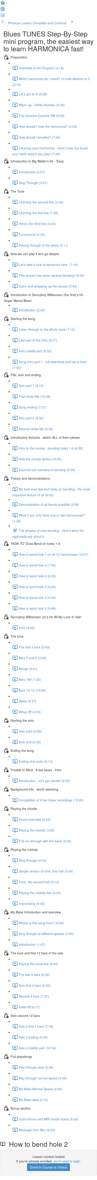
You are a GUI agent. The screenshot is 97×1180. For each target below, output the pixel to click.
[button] (2, 4)
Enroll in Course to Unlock (48, 1167)
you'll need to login (66, 1161)
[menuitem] (2, 10)
